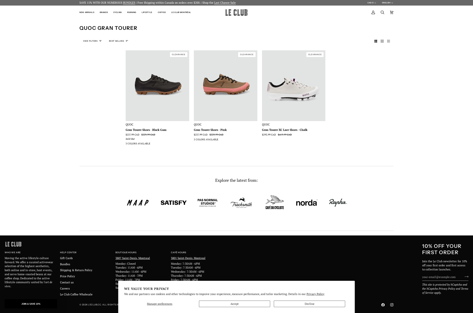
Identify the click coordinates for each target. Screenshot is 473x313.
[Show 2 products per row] (376, 41)
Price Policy (67, 276)
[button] (88, 12)
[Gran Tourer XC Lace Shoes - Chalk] (141, 144)
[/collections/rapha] (338, 203)
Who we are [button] (13, 252)
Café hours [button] (178, 252)
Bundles (65, 264)
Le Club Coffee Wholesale (76, 294)
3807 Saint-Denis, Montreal (132, 258)
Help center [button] (68, 252)
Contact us (67, 282)
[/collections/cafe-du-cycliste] (275, 202)
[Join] (465, 276)
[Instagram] (392, 305)
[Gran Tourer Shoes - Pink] (134, 144)
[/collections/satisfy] (174, 202)
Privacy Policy (315, 294)
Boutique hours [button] (125, 252)
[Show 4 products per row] (389, 41)
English (386, 3)
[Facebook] (383, 305)
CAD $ (370, 3)
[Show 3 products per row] (382, 41)
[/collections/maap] (138, 203)
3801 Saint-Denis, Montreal (188, 258)
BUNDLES (129, 2)
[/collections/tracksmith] (241, 203)
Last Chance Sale (225, 2)
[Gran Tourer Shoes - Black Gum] (128, 144)
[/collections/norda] (307, 202)
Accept (234, 304)
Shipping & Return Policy (76, 270)
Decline (309, 304)
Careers (65, 288)
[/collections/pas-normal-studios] (208, 203)
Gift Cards (66, 258)
